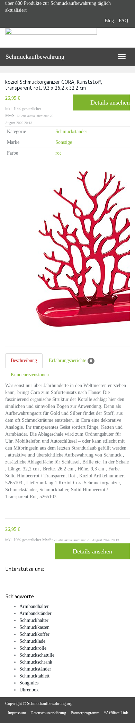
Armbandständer (35, 613)
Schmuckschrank (35, 662)
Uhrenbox (29, 689)
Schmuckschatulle (36, 655)
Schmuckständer (71, 131)
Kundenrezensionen (30, 374)
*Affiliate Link (116, 712)
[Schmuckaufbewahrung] (67, 37)
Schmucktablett (34, 676)
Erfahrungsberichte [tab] (70, 360)
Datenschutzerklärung (48, 712)
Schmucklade (32, 641)
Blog (109, 20)
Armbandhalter (34, 606)
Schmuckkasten (34, 627)
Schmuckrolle (32, 648)
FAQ (123, 20)
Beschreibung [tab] (24, 360)
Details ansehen (110, 102)
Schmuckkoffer (34, 634)
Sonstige (63, 142)
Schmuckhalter (33, 620)
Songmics (28, 682)
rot (58, 153)
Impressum (17, 712)
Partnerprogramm (85, 712)
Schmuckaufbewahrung (35, 56)
